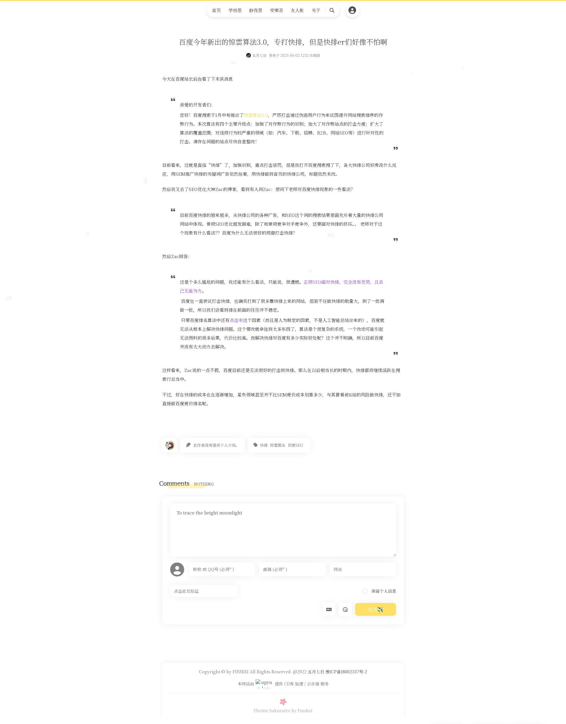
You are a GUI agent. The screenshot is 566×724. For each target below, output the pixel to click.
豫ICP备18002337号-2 (345, 672)
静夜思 (255, 10)
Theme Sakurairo (272, 710)
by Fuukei (302, 710)
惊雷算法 (277, 445)
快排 (264, 445)
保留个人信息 (383, 591)
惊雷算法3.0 (256, 115)
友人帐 (297, 10)
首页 (216, 10)
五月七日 (259, 55)
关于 (316, 10)
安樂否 (276, 10)
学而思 (235, 10)
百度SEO (295, 445)
